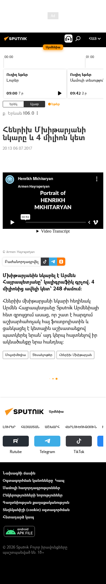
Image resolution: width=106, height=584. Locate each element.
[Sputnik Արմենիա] (16, 40)
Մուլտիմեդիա (15, 354)
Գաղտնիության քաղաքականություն (36, 502)
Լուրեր (13, 80)
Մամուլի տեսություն (87, 80)
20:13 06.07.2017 (17, 148)
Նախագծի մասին (19, 473)
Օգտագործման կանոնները (28, 480)
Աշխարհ (52, 427)
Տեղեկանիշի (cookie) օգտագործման (36, 509)
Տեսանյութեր (42, 354)
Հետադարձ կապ (18, 516)
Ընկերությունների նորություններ (33, 495)
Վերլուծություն (81, 427)
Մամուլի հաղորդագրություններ (31, 487)
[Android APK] (19, 532)
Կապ (59, 480)
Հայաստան (30, 427)
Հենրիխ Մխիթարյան (75, 354)
